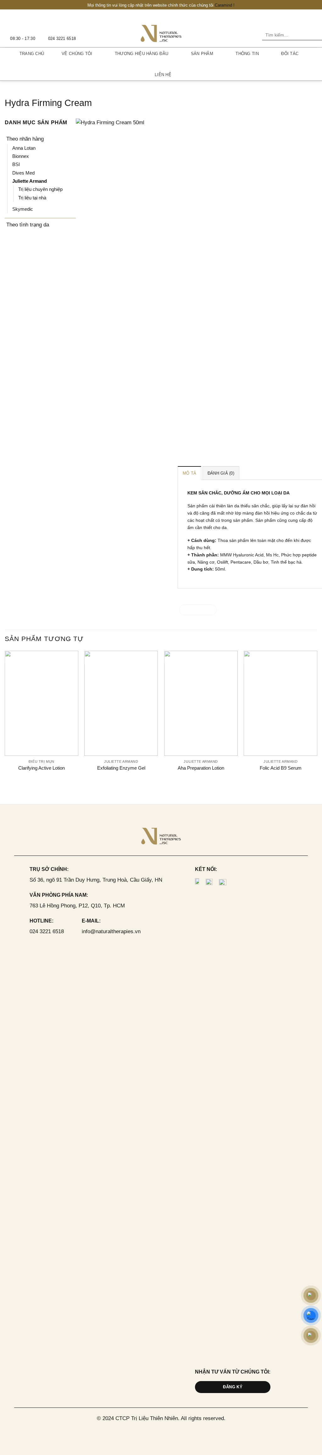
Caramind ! (225, 5)
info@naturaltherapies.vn (111, 931)
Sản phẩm (202, 53)
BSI (16, 164)
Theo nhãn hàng (25, 139)
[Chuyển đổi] (71, 139)
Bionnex (20, 156)
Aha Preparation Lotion (201, 768)
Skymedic (22, 209)
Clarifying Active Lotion (41, 768)
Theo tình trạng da (27, 225)
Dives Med (23, 173)
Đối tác (289, 53)
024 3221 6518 (47, 931)
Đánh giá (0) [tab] (221, 473)
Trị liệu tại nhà (32, 197)
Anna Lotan (24, 148)
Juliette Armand (29, 181)
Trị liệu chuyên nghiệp (40, 189)
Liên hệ (163, 74)
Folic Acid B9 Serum (281, 768)
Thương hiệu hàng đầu (141, 53)
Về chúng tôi (77, 53)
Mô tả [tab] (189, 473)
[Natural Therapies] (161, 33)
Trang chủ (31, 53)
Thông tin (247, 53)
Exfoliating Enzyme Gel (121, 768)
